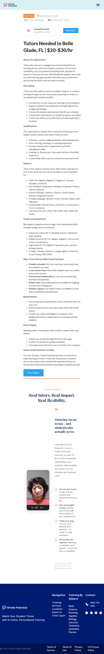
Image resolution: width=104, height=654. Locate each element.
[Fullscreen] (47, 506)
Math (71, 606)
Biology (73, 619)
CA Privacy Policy (93, 649)
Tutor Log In (58, 615)
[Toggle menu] (98, 5)
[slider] (36, 507)
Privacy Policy (78, 649)
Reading (73, 612)
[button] (37, 490)
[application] (38, 490)
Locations (57, 609)
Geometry (74, 629)
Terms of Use (67, 649)
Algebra (73, 616)
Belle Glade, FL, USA (49, 16)
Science (73, 609)
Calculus (73, 622)
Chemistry (74, 625)
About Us (57, 612)
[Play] (29, 506)
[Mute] (44, 506)
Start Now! (71, 30)
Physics (73, 632)
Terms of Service (51, 649)
